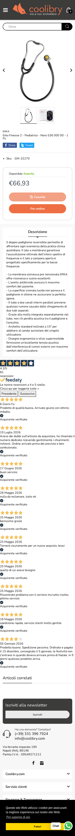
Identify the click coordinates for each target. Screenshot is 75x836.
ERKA (6, 131)
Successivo (27, 394)
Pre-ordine (37, 209)
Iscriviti (37, 715)
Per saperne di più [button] (18, 817)
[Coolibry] (37, 10)
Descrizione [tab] (37, 232)
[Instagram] (42, 763)
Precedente (9, 394)
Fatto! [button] (37, 826)
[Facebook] (33, 763)
